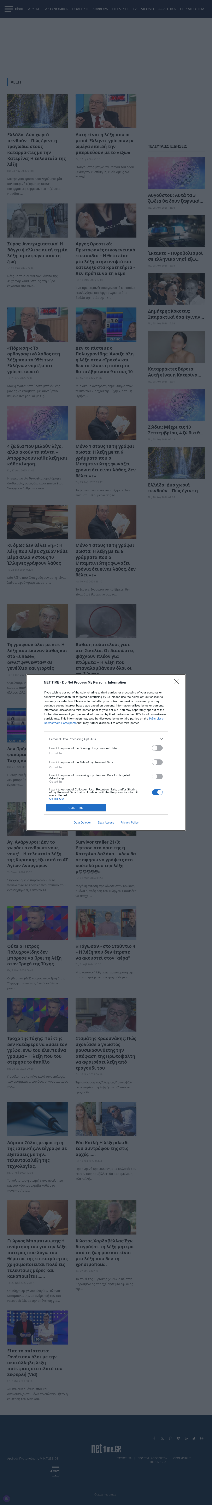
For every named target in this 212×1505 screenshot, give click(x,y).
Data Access (106, 822)
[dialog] (106, 752)
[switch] (157, 748)
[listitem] (106, 739)
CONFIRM (76, 807)
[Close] (178, 683)
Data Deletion (83, 822)
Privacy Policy (129, 822)
